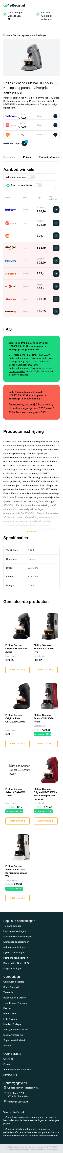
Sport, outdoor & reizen (15, 1029)
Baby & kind (9, 1013)
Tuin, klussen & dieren (15, 1003)
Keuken (7, 1008)
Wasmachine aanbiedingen (17, 936)
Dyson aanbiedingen (14, 952)
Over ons (8, 1058)
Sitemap (7, 1045)
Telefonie (8, 992)
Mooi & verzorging (13, 1035)
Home (6, 35)
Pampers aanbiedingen (15, 957)
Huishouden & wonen (14, 997)
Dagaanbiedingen (12, 968)
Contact (7, 1064)
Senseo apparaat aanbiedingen (30, 35)
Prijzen (27, 157)
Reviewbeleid (10, 1074)
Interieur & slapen (12, 1024)
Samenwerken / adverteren (17, 1069)
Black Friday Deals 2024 (16, 963)
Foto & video (10, 1019)
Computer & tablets (13, 981)
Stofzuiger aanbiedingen (16, 941)
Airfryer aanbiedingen (14, 947)
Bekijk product (16, 669)
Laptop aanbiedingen (14, 931)
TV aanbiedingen (12, 926)
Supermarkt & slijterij (14, 1040)
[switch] (31, 177)
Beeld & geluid (11, 987)
